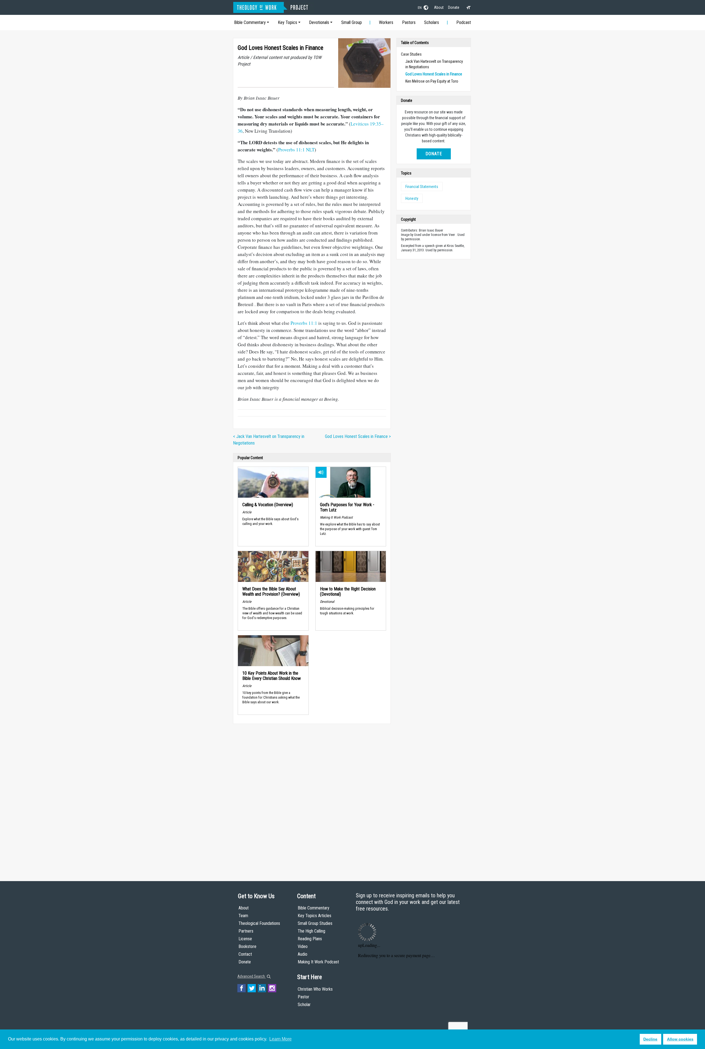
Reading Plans (310, 938)
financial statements (421, 186)
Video (303, 946)
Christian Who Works (315, 989)
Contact (245, 954)
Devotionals (319, 22)
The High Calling (311, 931)
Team (243, 915)
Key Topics (287, 22)
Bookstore (247, 946)
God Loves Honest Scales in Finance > (358, 436)
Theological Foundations (259, 923)
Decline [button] (650, 1039)
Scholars (431, 22)
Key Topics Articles (314, 915)
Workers (386, 22)
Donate (453, 7)
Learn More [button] (280, 1039)
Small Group (351, 22)
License (245, 938)
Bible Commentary (250, 22)
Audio (302, 954)
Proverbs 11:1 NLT (296, 149)
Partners (245, 931)
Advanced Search (251, 976)
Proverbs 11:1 (304, 323)
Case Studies (411, 54)
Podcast (463, 22)
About (439, 7)
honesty (411, 198)
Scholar (304, 1004)
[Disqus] (312, 797)
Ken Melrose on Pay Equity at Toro (431, 81)
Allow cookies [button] (680, 1039)
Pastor (303, 996)
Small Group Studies (315, 923)
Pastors (409, 22)
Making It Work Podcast (318, 961)
